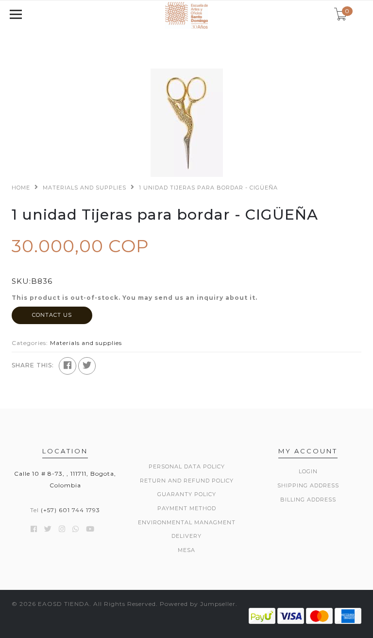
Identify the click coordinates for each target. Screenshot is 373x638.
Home (21, 187)
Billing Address (308, 499)
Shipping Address (308, 485)
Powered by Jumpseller (198, 603)
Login (308, 471)
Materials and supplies (84, 187)
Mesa (186, 550)
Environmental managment (187, 522)
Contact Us (52, 314)
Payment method (186, 508)
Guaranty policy (186, 494)
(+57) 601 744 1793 (70, 510)
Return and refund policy (187, 480)
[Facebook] (67, 366)
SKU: (21, 281)
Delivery (186, 536)
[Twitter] (87, 366)
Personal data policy (187, 466)
